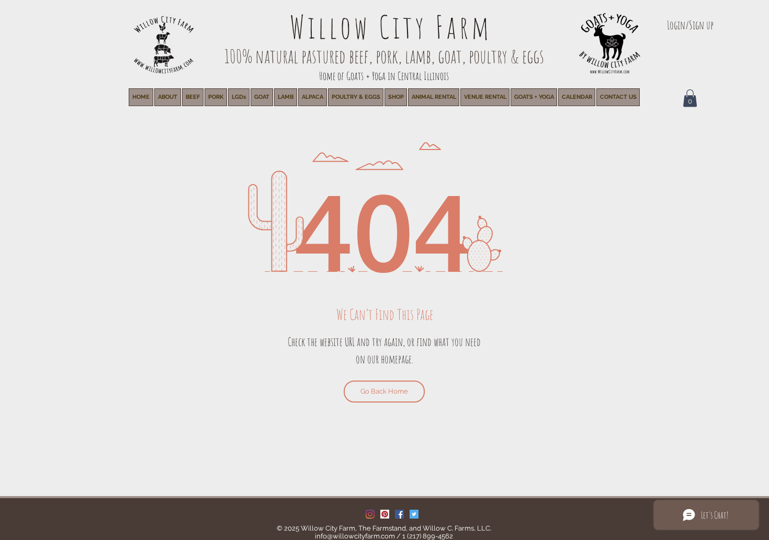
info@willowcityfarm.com (355, 536)
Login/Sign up (690, 25)
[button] (433, 97)
